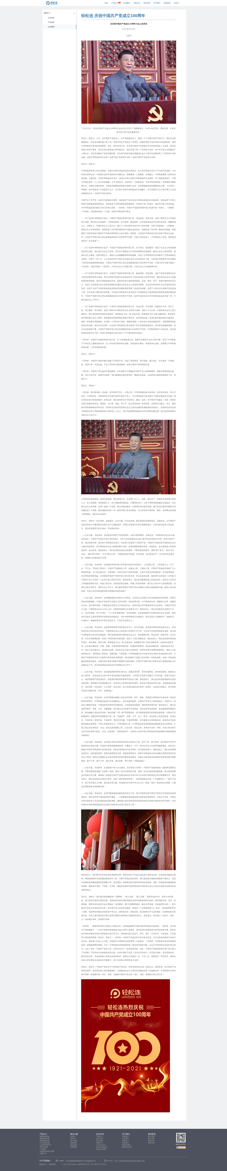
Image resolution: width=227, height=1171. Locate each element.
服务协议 (42, 1164)
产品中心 (114, 3)
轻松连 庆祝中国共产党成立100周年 (113, 15)
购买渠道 (167, 3)
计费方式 (136, 3)
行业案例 (126, 3)
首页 (106, 3)
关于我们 (157, 3)
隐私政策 (52, 1164)
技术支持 (147, 3)
